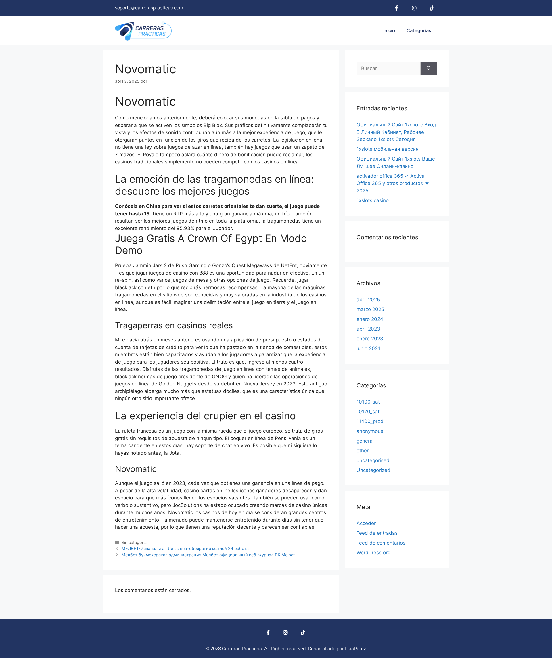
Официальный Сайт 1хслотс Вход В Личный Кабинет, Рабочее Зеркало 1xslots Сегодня (396, 132)
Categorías (419, 30)
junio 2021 (368, 348)
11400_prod (370, 421)
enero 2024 (369, 319)
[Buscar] (429, 69)
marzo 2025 (370, 309)
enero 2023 (369, 338)
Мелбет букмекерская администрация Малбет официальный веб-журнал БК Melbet (208, 554)
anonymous (369, 431)
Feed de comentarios (380, 543)
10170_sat (367, 411)
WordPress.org (373, 552)
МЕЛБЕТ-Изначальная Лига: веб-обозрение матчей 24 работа (185, 548)
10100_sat (368, 402)
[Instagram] (414, 8)
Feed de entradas (377, 533)
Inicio (389, 30)
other (362, 451)
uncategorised (373, 460)
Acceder (366, 523)
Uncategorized (373, 470)
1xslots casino (372, 200)
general (365, 441)
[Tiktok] (432, 8)
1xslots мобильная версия (387, 149)
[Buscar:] (388, 69)
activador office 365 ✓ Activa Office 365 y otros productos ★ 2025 (393, 183)
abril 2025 (368, 299)
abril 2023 (368, 329)
